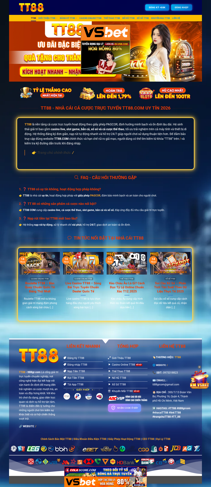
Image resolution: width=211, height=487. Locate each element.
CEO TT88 (148, 439)
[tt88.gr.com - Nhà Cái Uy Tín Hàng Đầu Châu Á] (33, 7)
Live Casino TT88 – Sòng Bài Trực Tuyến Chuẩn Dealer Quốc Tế (83, 287)
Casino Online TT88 (90, 18)
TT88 (33, 18)
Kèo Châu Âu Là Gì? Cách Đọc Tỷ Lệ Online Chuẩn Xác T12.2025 (127, 287)
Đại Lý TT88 (163, 439)
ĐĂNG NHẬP (182, 7)
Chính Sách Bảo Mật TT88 (56, 439)
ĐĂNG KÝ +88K (157, 7)
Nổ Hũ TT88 (128, 18)
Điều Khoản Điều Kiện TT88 (90, 439)
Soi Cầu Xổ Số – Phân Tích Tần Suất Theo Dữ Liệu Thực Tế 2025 (170, 287)
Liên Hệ (176, 18)
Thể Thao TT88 (112, 18)
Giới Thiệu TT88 (46, 18)
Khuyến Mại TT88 (160, 18)
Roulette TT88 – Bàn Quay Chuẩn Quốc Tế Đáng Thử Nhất (40, 287)
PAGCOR (95, 195)
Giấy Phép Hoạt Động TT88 (124, 439)
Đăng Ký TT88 (67, 18)
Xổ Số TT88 (143, 18)
